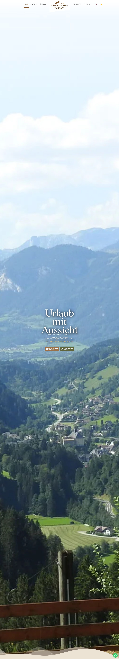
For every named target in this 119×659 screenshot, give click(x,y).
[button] (115, 655)
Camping (44, 4)
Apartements (34, 4)
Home (26, 4)
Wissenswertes (77, 4)
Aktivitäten (87, 4)
